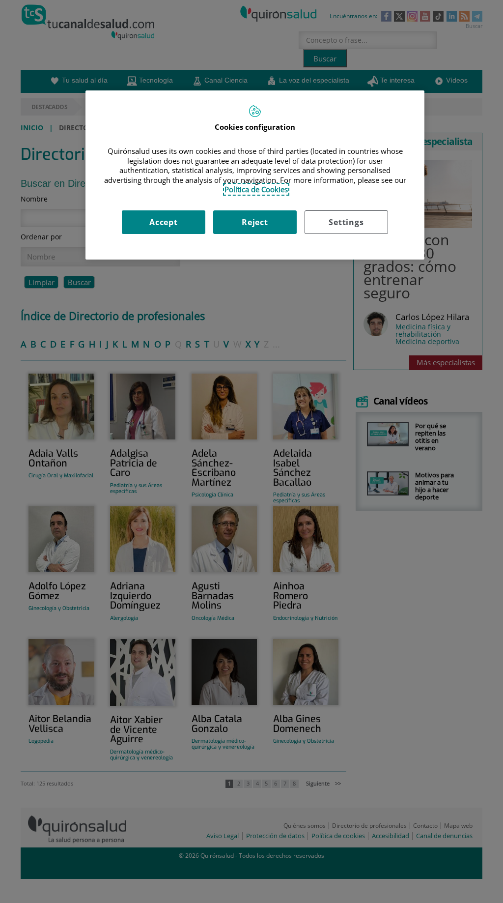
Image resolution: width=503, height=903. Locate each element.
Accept (163, 222)
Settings (346, 222)
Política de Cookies (256, 189)
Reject (255, 222)
